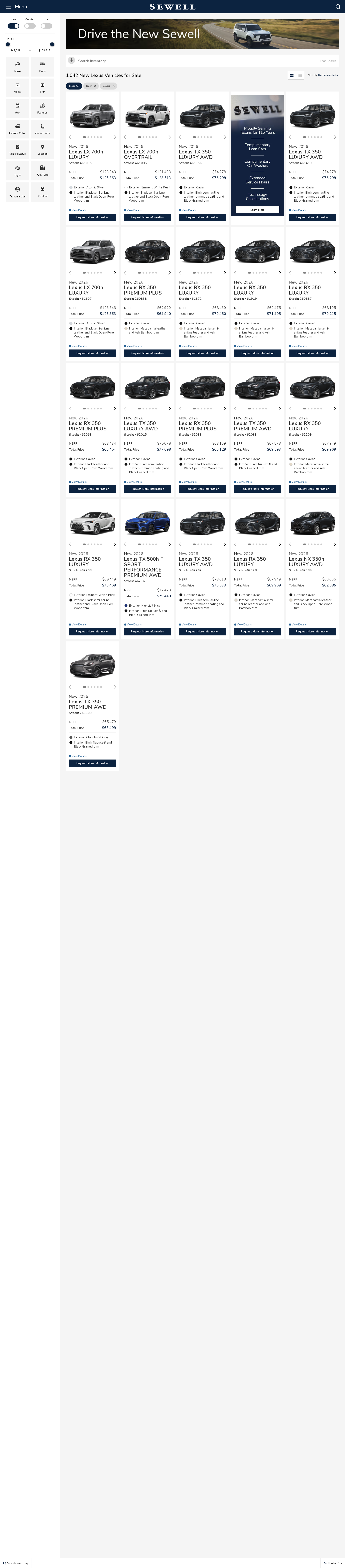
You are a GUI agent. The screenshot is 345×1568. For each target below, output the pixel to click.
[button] (338, 6)
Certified (30, 19)
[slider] (8, 44)
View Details (79, 210)
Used (47, 19)
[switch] (13, 23)
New (13, 19)
